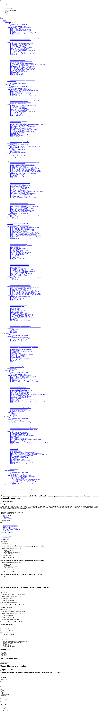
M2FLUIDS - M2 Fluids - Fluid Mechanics (18, 310)
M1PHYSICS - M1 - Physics (15, 398)
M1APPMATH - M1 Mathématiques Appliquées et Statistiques (21, 238)
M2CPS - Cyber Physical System (16, 359)
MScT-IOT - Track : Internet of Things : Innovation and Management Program (24, 34)
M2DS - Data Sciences (14, 360)
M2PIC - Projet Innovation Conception (17, 367)
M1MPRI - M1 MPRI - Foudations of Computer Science (20, 396)
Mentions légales (6, 710)
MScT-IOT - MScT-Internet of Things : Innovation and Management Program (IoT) (25, 170)
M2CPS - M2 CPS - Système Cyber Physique (18, 121)
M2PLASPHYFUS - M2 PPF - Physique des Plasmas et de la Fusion (22, 134)
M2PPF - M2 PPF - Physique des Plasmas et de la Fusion (20, 73)
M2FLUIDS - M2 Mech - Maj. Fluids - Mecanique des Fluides (21, 63)
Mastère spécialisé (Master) (12, 145)
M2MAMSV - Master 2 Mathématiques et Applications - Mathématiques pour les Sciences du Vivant (28, 454)
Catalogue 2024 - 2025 (9, 153)
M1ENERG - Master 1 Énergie (15, 353)
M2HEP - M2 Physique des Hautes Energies (18, 258)
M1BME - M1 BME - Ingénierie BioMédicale (18, 45)
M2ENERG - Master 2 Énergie (15, 361)
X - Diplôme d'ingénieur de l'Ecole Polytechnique (19, 486)
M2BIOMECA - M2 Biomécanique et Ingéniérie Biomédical (21, 252)
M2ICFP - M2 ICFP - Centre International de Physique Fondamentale (23, 66)
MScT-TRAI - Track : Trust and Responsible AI (19, 101)
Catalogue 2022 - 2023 (9, 280)
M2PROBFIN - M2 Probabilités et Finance (18, 270)
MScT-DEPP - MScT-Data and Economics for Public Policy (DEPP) (22, 165)
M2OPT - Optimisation (14, 458)
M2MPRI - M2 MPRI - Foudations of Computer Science (20, 408)
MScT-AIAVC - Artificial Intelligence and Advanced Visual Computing (23, 376)
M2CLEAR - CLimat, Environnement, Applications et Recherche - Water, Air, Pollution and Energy (28, 401)
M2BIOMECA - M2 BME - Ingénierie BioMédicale (19, 118)
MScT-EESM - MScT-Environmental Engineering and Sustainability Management (25, 168)
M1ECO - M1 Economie (14, 352)
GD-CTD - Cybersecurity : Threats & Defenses (18, 477)
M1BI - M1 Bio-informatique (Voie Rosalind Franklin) (20, 433)
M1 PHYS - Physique (7, 527)
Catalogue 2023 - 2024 (9, 220)
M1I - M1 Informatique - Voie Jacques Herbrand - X (19, 391)
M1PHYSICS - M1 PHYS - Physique (17, 115)
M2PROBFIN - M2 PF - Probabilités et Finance (19, 74)
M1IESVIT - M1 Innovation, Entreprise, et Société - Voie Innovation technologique (25, 439)
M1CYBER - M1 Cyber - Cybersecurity (17, 389)
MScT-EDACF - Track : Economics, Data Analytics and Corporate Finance (24, 32)
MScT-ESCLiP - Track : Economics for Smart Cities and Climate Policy (23, 97)
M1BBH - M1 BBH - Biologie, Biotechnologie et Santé (20, 44)
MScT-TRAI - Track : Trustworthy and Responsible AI (20, 39)
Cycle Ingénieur (10, 25)
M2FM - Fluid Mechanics (14, 450)
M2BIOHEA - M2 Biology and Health (17, 303)
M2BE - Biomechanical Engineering (16, 444)
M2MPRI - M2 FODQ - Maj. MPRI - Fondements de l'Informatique (22, 68)
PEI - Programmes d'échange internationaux (18, 83)
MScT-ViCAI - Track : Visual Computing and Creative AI (20, 40)
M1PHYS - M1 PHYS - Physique (16, 54)
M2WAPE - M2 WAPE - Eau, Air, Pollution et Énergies (20, 142)
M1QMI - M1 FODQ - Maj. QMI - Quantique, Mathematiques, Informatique (24, 55)
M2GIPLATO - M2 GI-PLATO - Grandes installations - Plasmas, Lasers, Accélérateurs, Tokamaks (28, 64)
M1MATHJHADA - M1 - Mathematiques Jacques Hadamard (21, 354)
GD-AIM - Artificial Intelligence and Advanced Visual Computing (22, 422)
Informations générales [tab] (7, 515)
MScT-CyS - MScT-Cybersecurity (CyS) (17, 163)
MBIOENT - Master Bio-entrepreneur (17, 466)
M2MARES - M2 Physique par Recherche (18, 259)
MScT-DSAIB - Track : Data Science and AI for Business (20, 31)
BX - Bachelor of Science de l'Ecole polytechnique (19, 24)
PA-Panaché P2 (6, 537)
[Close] (0, 686)
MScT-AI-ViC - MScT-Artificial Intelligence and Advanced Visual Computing (24, 162)
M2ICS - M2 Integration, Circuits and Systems (18, 312)
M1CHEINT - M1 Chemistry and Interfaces (18, 297)
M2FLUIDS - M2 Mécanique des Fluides (17, 256)
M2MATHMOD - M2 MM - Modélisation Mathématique (20, 67)
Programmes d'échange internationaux (10, 528)
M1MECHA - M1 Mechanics (15, 301)
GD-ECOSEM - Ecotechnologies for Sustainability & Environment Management (25, 479)
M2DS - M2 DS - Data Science (15, 122)
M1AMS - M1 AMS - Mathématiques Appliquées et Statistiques (21, 43)
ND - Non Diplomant (14, 329)
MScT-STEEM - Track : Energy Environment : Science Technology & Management (25, 37)
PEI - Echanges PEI (13, 332)
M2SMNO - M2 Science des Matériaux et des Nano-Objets (21, 273)
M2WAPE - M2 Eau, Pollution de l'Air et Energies (19, 275)
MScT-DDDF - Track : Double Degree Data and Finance (20, 29)
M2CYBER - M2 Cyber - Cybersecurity (17, 403)
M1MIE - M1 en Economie (15, 247)
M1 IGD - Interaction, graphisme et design (10, 525)
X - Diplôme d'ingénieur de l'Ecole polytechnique (19, 420)
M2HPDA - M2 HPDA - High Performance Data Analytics (21, 405)
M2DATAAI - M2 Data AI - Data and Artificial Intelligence (21, 307)
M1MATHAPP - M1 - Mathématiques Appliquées (19, 395)
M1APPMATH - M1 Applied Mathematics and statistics (20, 296)
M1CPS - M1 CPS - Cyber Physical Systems (18, 298)
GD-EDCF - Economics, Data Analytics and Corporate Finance (21, 425)
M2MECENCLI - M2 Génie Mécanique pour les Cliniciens (21, 262)
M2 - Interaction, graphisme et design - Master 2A (12, 534)
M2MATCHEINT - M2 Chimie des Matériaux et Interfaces (21, 260)
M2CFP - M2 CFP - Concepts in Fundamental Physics (20, 358)
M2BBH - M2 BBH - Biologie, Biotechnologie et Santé (20, 57)
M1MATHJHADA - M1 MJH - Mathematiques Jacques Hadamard (22, 50)
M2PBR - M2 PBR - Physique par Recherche (18, 71)
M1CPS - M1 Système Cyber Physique (17, 241)
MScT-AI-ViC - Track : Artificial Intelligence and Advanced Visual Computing (24, 90)
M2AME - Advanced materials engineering (18, 443)
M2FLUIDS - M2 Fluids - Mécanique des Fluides (19, 123)
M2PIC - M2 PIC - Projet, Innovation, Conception (19, 133)
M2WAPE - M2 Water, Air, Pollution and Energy (19, 322)
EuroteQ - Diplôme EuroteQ (15, 82)
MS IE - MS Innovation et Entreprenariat (17, 147)
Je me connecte (8, 8)
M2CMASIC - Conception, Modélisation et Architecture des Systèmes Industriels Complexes (27, 446)
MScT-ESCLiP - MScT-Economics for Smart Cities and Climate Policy (23, 169)
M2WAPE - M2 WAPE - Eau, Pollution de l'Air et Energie (21, 211)
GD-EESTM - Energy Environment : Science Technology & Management (23, 427)
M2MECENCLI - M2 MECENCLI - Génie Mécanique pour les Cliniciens (23, 129)
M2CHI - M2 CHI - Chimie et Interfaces (17, 60)
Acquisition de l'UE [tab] (6, 517)
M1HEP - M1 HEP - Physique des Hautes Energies (19, 48)
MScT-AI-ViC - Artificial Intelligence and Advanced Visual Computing (23, 339)
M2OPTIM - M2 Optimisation (15, 267)
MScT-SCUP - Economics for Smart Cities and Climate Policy (21, 382)
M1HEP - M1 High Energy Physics (16, 299)
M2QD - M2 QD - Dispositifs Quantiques (17, 75)
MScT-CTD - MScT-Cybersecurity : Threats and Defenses (20, 228)
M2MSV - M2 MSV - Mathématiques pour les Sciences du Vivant (22, 69)
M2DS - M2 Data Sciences (15, 308)
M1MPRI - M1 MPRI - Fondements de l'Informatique (20, 114)
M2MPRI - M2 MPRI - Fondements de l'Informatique (20, 130)
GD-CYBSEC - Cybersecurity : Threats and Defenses (20, 423)
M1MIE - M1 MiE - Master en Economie (17, 52)
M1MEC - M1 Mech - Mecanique (16, 51)
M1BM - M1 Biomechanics (15, 350)
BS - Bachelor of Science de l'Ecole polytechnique (19, 223)
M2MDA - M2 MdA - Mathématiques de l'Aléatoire (19, 364)
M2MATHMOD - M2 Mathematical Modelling (18, 313)
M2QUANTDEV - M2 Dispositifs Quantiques (18, 272)
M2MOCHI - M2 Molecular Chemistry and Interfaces (20, 316)
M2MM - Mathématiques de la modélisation (18, 456)
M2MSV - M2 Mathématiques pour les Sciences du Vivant (21, 266)
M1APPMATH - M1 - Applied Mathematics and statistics (20, 349)
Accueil (4, 20)
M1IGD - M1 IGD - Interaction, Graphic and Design (19, 392)
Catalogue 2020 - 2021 (9, 370)
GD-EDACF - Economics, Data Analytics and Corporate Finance (22, 480)
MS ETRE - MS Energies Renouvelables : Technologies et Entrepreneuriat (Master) (25, 146)
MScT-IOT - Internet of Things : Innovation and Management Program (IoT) (24, 346)
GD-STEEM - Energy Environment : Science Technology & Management (23, 483)
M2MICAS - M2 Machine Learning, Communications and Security (22, 315)
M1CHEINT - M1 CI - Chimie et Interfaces (18, 107)
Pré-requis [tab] (5, 516)
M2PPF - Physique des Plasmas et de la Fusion (18, 461)
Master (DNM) (10, 42)
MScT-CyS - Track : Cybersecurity (16, 28)
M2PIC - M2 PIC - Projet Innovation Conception (19, 72)
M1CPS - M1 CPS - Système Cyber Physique (18, 108)
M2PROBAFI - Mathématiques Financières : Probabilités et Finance (22, 462)
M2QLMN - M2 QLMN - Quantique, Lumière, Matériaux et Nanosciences (24, 136)
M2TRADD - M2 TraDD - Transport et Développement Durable (22, 141)
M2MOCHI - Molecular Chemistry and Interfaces (19, 457)
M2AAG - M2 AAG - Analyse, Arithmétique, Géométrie (20, 56)
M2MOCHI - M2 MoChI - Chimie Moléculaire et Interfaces (21, 198)
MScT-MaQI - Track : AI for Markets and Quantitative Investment (22, 36)
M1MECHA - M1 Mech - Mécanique (17, 112)
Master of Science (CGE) (12, 143)
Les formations (5, 21)
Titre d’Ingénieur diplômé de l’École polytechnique (12, 529)
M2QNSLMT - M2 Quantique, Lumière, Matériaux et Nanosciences (22, 271)
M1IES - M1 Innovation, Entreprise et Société (18, 244)
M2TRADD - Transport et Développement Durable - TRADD (21, 465)
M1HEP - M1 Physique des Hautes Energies (18, 243)
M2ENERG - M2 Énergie (14, 309)
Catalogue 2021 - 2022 (9, 333)
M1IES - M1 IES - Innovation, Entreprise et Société (19, 49)
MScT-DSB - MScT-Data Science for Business (18, 166)
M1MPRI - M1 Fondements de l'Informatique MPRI (19, 248)
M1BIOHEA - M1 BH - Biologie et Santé (17, 106)
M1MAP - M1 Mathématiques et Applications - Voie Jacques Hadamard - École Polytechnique (27, 394)
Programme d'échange (11, 81)
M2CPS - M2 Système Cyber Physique (17, 254)
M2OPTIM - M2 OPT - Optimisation (17, 70)
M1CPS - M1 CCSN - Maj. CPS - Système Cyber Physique (21, 47)
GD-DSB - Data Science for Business (17, 424)
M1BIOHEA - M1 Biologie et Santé (16, 239)
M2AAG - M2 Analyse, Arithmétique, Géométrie (19, 250)
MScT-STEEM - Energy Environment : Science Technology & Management (24, 347)
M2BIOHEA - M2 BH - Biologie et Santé (17, 117)
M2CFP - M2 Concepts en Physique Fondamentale (19, 253)
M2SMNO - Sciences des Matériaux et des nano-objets (20, 464)
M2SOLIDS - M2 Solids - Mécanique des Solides (19, 139)
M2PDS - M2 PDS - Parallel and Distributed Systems (20, 410)
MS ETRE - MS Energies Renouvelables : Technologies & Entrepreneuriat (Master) (25, 327)
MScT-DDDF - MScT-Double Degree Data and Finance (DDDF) (22, 164)
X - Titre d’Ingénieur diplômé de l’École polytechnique (20, 26)
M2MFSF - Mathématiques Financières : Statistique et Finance (21, 455)
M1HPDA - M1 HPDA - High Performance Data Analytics (21, 390)
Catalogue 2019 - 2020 (9, 416)
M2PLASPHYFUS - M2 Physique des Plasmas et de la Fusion (21, 269)
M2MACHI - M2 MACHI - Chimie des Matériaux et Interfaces (21, 194)
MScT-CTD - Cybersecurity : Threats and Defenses (19, 340)
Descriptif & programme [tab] (7, 518)
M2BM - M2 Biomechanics (15, 357)
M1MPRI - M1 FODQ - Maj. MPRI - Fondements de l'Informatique (22, 53)
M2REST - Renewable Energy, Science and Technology (20, 326)
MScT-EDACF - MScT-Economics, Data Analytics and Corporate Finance (24, 167)
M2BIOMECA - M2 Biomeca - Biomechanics (18, 305)
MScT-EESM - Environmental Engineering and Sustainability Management (24, 343)
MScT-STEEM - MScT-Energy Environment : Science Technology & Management (25, 171)
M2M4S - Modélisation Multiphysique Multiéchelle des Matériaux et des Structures (25, 453)
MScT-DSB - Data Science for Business (17, 341)
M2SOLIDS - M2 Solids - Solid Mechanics (18, 321)
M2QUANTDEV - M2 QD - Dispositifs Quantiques (19, 137)
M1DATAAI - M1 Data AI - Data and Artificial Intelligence (21, 351)
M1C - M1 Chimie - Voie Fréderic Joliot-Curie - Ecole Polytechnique (22, 435)
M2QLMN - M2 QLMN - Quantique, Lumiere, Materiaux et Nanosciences (24, 76)
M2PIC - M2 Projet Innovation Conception (18, 319)
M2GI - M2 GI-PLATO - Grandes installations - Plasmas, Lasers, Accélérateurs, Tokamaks (26, 124)
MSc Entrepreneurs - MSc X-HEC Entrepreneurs (19, 144)
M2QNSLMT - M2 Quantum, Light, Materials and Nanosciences (22, 320)
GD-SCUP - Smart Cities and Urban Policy (18, 430)
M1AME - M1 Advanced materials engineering (18, 432)
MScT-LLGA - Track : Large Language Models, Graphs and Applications (23, 35)
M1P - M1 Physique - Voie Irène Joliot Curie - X (19, 397)
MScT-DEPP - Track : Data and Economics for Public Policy (21, 30)
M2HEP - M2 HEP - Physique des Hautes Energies (19, 65)
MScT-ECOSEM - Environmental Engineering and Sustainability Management (24, 379)
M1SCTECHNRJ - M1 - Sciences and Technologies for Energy (21, 399)
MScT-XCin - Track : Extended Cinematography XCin (20, 41)
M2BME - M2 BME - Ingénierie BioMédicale (18, 59)
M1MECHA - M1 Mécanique (15, 246)
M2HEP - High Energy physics (15, 451)
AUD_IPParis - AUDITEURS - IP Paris (17, 149)
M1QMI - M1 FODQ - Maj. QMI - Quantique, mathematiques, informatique (24, 489)
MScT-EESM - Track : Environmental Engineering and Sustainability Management (25, 33)
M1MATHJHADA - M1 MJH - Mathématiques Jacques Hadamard (22, 111)
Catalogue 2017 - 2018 (9, 484)
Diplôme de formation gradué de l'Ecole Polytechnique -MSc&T (19, 27)
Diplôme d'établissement (11, 158)
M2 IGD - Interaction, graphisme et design (10, 526)
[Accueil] (1, 0)
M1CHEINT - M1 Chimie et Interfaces (17, 240)
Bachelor (9, 23)
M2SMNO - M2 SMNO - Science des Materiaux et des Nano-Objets (22, 77)
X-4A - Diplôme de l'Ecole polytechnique (17, 159)
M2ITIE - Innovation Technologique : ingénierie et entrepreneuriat (22, 452)
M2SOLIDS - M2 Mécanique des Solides (17, 274)
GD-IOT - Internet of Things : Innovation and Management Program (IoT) (23, 429)
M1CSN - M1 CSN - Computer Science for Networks (20, 388)
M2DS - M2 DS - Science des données (17, 62)
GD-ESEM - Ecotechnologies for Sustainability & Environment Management (24, 428)
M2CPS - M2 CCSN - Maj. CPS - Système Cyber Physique (21, 61)
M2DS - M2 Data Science (14, 255)
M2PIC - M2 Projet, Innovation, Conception (18, 268)
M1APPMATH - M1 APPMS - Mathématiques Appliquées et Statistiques (23, 105)
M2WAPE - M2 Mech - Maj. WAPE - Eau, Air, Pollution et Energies (22, 80)
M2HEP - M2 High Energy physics (16, 311)
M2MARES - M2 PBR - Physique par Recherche (19, 127)
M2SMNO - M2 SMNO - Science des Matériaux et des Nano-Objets (22, 138)
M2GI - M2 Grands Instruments (16, 257)
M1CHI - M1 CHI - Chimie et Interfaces (17, 46)
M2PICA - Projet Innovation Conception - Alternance (20, 460)
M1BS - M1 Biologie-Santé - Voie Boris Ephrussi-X (19, 434)
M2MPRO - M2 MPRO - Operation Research (18, 409)
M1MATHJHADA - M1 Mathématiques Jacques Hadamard (21, 245)
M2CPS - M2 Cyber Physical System (17, 306)
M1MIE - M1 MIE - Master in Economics (17, 302)
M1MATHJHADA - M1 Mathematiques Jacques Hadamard (21, 300)
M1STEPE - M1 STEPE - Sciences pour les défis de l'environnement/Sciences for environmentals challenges (30, 442)
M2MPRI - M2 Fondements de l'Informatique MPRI (19, 265)
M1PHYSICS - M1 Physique (15, 249)
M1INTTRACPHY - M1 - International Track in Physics (20, 393)
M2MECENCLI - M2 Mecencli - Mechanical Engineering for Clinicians (23, 314)
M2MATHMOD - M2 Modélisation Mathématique (19, 261)
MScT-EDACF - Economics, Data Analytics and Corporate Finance (22, 342)
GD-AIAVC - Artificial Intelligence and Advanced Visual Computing (22, 476)
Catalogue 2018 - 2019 (9, 470)
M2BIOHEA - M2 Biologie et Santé (16, 251)
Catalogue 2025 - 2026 (9, 84)
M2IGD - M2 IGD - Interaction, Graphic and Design (19, 363)
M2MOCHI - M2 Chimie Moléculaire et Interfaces (19, 264)
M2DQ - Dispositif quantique (15, 448)
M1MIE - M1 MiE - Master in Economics (17, 355)
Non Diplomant (10, 148)
